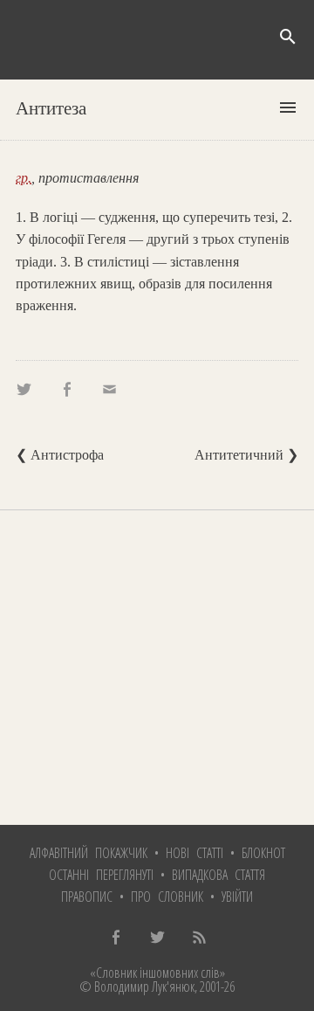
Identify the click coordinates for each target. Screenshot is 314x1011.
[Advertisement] (157, 667)
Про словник (167, 896)
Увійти (237, 896)
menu (287, 107)
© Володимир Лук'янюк (137, 986)
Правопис (87, 896)
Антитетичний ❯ (246, 454)
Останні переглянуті (101, 874)
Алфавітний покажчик (88, 852)
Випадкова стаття (218, 874)
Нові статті (194, 852)
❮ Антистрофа (60, 454)
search (287, 36)
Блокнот (263, 852)
